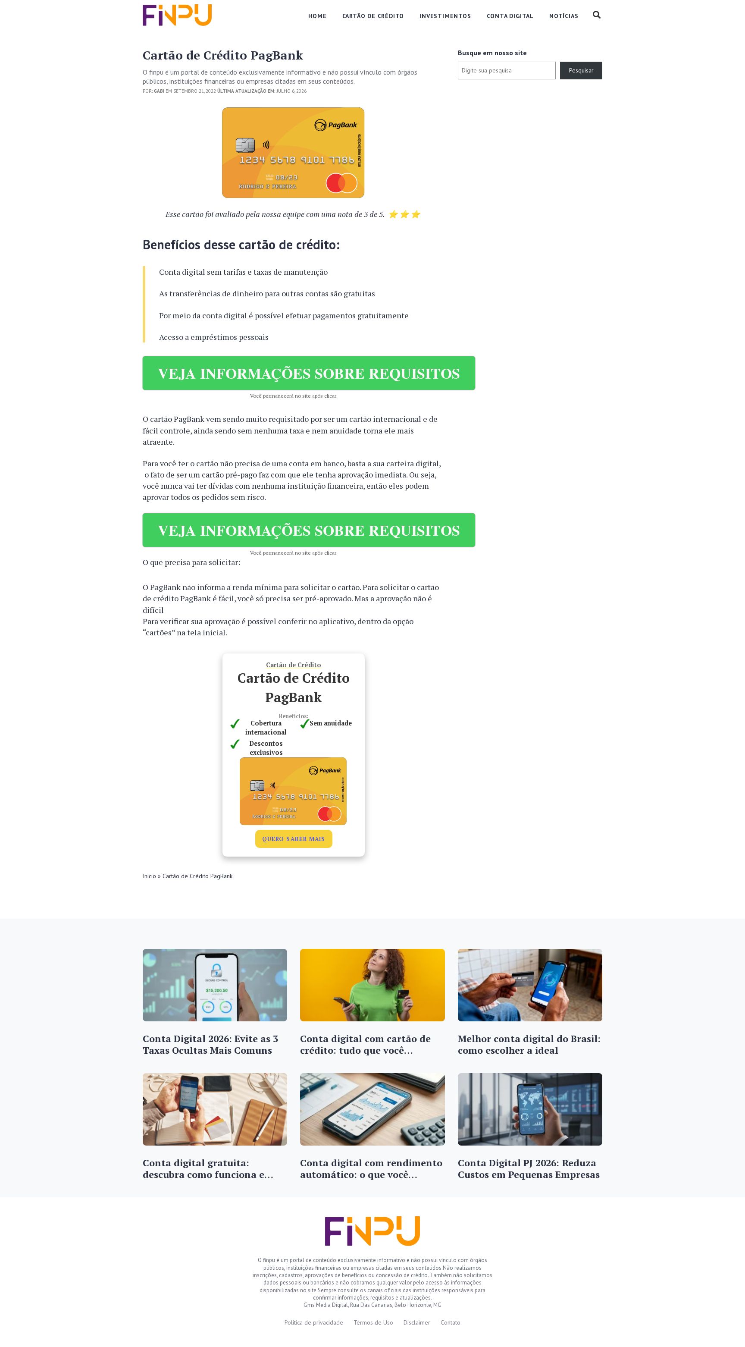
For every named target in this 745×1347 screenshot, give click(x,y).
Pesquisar (581, 70)
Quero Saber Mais (294, 839)
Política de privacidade (314, 1322)
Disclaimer (417, 1322)
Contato (450, 1322)
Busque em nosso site (492, 52)
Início (149, 876)
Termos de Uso (373, 1322)
